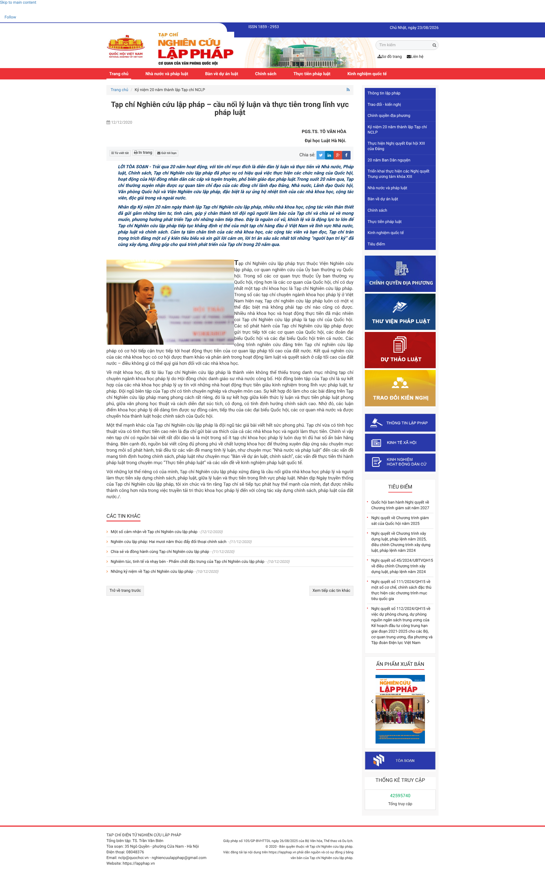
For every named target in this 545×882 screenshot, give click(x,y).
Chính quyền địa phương (389, 115)
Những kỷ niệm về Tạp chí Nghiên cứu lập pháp (152, 571)
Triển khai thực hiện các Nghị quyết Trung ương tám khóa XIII (398, 174)
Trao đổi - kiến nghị (384, 104)
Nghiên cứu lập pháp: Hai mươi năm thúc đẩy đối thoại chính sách (169, 542)
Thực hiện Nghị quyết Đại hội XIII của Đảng (396, 146)
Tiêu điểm (376, 244)
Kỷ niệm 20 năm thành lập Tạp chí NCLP (397, 130)
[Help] (4, 9)
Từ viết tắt (121, 153)
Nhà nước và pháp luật (166, 73)
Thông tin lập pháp (384, 93)
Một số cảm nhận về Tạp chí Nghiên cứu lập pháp (154, 532)
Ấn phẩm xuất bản (400, 664)
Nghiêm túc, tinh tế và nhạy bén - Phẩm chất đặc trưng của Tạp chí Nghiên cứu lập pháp (187, 561)
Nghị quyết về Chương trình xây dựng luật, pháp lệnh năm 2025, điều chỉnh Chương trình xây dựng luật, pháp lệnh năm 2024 (400, 542)
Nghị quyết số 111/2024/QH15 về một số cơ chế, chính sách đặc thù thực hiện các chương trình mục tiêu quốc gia (401, 590)
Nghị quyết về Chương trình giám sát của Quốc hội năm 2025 (400, 521)
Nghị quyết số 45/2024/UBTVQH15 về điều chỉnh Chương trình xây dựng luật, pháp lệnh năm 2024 (402, 566)
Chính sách (265, 73)
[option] (400, 711)
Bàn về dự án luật (221, 73)
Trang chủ (118, 73)
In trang (145, 152)
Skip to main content (18, 2)
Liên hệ (417, 56)
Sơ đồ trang (392, 56)
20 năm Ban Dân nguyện (389, 160)
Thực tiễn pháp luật (312, 73)
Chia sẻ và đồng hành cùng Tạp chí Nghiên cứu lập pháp (160, 552)
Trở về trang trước (125, 590)
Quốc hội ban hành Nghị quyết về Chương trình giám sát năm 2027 (400, 505)
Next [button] (428, 701)
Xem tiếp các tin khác (331, 590)
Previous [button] (372, 701)
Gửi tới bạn (168, 153)
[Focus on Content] (21, 18)
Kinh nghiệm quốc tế (367, 73)
